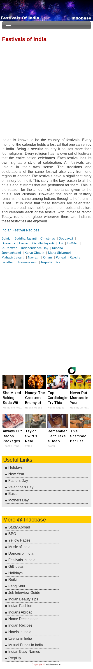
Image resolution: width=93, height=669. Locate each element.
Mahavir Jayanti (13, 257)
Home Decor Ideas (23, 619)
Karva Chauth (34, 252)
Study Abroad (19, 527)
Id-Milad (72, 243)
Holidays (15, 467)
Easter (23, 243)
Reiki (12, 579)
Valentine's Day (20, 487)
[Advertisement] (46, 90)
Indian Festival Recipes (20, 230)
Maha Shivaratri (59, 252)
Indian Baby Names (24, 651)
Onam (47, 257)
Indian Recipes (20, 625)
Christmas (47, 238)
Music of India (19, 547)
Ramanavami (27, 262)
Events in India (20, 638)
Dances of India (20, 553)
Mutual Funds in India (25, 645)
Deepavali (66, 238)
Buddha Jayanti (25, 238)
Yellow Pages (19, 540)
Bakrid (6, 238)
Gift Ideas (15, 566)
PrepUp (14, 658)
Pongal (61, 257)
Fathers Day (18, 480)
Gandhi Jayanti (43, 243)
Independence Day (34, 248)
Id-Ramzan (9, 248)
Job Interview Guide (24, 593)
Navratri (33, 257)
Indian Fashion (20, 606)
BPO (12, 534)
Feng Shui (16, 586)
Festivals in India (21, 560)
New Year (16, 474)
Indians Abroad (20, 612)
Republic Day (50, 262)
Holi (60, 243)
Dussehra (8, 243)
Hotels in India (19, 632)
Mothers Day (18, 500)
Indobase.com (53, 664)
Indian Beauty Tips (23, 599)
